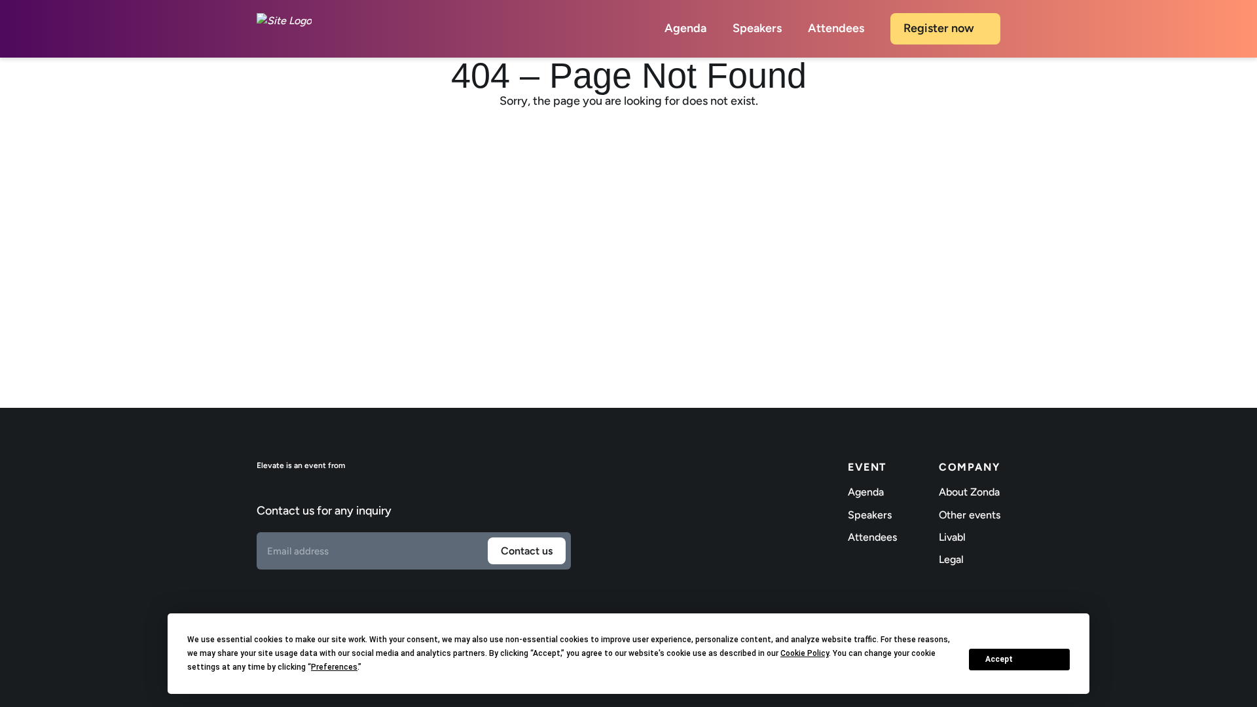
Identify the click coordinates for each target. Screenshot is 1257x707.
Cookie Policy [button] (804, 653)
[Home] (284, 29)
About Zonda (969, 492)
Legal (951, 559)
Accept (999, 659)
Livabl (952, 537)
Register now (938, 28)
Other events (969, 515)
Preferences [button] (334, 667)
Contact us (527, 551)
